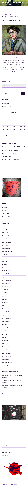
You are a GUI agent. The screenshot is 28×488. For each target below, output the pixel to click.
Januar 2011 (5, 350)
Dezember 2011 (6, 315)
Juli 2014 (4, 226)
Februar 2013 (6, 270)
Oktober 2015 (6, 207)
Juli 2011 (4, 331)
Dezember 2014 (6, 217)
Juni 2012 (4, 296)
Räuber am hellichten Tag (9, 153)
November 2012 (6, 280)
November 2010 (6, 356)
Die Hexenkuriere (7, 106)
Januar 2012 (5, 312)
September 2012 (7, 286)
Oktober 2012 (6, 283)
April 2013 (5, 264)
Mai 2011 (4, 337)
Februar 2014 (6, 236)
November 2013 (6, 245)
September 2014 (7, 220)
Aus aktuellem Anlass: (10, 17)
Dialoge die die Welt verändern (10, 150)
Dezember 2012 (6, 277)
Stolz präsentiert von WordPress (10, 484)
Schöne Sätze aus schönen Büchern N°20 (13, 147)
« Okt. (7, 135)
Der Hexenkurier (12, 2)
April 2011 (5, 340)
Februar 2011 (5, 346)
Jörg (3, 380)
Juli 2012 (4, 293)
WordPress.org (6, 455)
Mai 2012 (4, 299)
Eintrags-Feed (6, 449)
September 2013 (7, 251)
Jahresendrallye (6, 156)
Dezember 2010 (6, 353)
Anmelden (5, 446)
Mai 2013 (4, 261)
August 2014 (5, 223)
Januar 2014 (5, 239)
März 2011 (5, 343)
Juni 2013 (5, 258)
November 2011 (6, 318)
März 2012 (5, 305)
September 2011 (6, 324)
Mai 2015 (4, 210)
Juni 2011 (4, 334)
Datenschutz (5, 103)
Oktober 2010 (6, 359)
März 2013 (5, 267)
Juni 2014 (5, 229)
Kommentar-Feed (7, 452)
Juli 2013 (4, 255)
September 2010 (7, 362)
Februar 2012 (6, 308)
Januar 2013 (5, 274)
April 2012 (5, 302)
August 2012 (5, 289)
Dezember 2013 (6, 242)
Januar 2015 (5, 213)
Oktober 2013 (6, 248)
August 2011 (5, 327)
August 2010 (5, 366)
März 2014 (5, 232)
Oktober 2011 (6, 321)
